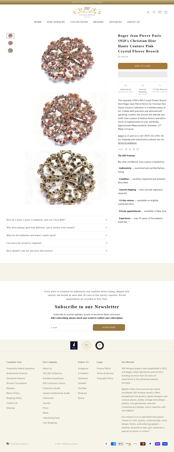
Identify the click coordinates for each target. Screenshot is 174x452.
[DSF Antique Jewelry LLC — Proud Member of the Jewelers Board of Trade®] (99, 345)
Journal (46, 403)
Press (45, 408)
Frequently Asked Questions (21, 368)
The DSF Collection (52, 373)
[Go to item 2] (10, 43)
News (45, 413)
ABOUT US (133, 22)
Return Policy (13, 393)
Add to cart (143, 66)
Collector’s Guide (51, 388)
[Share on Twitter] (130, 149)
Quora (81, 398)
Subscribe (109, 327)
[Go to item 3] (10, 50)
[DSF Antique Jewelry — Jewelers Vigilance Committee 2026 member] (86, 345)
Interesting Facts (51, 418)
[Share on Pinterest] (134, 149)
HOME (38, 22)
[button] (142, 74)
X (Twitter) (83, 373)
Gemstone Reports (16, 378)
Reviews (11, 388)
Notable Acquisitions (53, 378)
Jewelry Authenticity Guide (56, 393)
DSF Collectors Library (54, 383)
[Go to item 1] (10, 35)
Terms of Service (105, 373)
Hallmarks (48, 398)
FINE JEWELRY (56, 22)
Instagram (83, 368)
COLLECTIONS (79, 22)
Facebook (83, 378)
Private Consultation (17, 383)
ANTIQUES (115, 22)
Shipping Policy (14, 398)
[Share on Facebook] (126, 149)
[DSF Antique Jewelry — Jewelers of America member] (74, 345)
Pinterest (82, 393)
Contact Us (12, 403)
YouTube (82, 388)
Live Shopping (50, 422)
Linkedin (82, 383)
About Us (47, 368)
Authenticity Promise (17, 373)
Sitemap (11, 408)
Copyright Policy (105, 378)
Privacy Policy (104, 368)
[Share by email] (137, 149)
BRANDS (98, 22)
